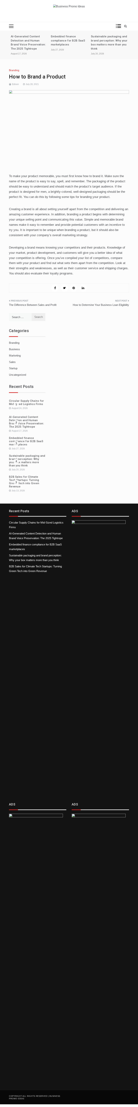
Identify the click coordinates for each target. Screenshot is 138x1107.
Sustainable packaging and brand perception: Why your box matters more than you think (27, 460)
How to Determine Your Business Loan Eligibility (101, 304)
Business (14, 349)
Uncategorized (17, 374)
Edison (15, 84)
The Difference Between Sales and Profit (32, 304)
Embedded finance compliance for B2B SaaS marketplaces (68, 40)
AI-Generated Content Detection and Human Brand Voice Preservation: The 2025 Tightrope (26, 421)
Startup (13, 368)
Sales (12, 361)
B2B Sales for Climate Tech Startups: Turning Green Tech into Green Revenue (24, 481)
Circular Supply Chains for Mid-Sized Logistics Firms (26, 402)
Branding (14, 70)
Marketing (15, 355)
